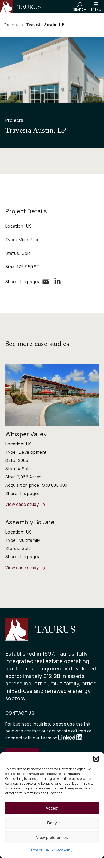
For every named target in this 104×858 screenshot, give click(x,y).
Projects (11, 25)
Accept (52, 808)
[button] (96, 758)
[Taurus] (22, 6)
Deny (52, 822)
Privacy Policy (62, 850)
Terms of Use (39, 850)
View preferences (52, 837)
